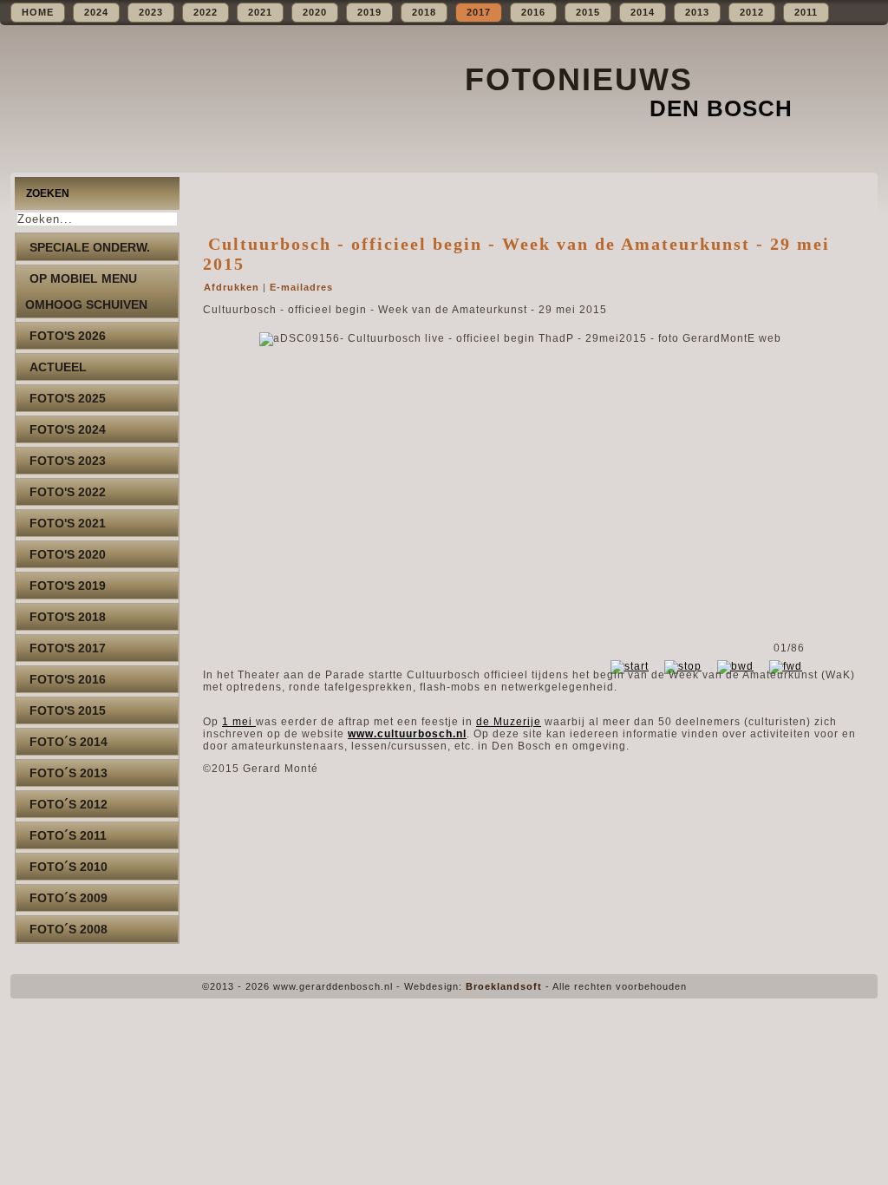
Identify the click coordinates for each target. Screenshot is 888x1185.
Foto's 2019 (67, 585)
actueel (58, 367)
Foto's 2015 (67, 710)
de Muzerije (508, 722)
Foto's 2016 (67, 679)
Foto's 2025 (67, 398)
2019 (369, 12)
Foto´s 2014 (68, 742)
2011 (806, 12)
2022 (205, 12)
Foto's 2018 (67, 617)
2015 (588, 12)
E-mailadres (301, 287)
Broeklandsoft (504, 986)
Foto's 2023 (67, 461)
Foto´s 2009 (68, 898)
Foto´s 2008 (68, 929)
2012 (752, 12)
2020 (315, 12)
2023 (151, 12)
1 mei (239, 722)
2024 (96, 12)
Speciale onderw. (89, 247)
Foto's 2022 (67, 492)
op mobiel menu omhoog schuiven (86, 291)
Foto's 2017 (67, 648)
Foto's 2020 (67, 554)
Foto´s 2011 (68, 835)
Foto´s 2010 (68, 867)
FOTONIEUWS (579, 79)
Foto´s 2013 (68, 773)
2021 (260, 12)
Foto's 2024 (67, 429)
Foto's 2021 (67, 523)
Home (38, 12)
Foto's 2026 (67, 336)
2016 (533, 12)
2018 (424, 12)
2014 (642, 12)
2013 (697, 12)
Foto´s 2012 (68, 804)
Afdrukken (233, 287)
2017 (479, 12)
